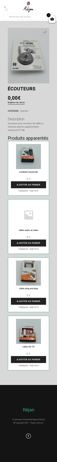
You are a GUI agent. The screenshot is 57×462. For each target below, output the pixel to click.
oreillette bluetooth (28, 172)
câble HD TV (28, 346)
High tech (24, 111)
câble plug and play (28, 288)
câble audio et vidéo (28, 230)
